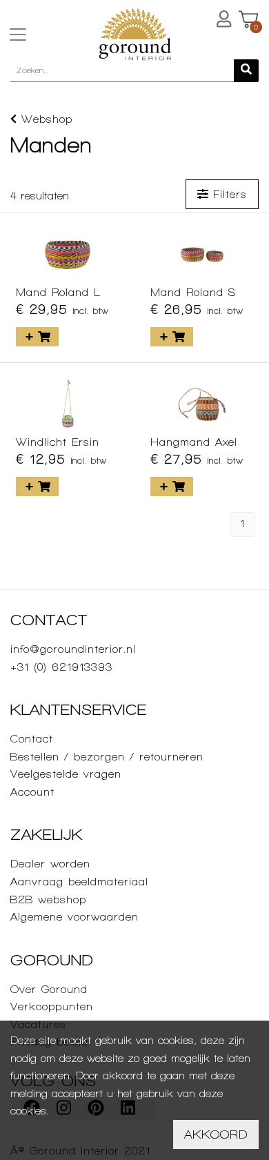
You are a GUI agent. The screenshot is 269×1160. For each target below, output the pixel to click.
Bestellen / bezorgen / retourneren (106, 757)
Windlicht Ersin (57, 442)
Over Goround (49, 989)
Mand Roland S (193, 292)
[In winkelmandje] (37, 336)
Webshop (44, 119)
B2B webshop (48, 899)
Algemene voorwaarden (74, 917)
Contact (31, 739)
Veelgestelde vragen (65, 774)
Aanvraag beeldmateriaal (79, 881)
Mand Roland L (58, 292)
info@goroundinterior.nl (73, 649)
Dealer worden (50, 863)
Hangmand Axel (193, 442)
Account (32, 792)
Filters (227, 194)
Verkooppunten (51, 1006)
